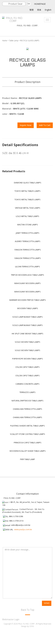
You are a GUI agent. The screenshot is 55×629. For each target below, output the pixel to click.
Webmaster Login (10, 619)
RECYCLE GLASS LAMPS (29, 40)
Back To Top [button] (27, 609)
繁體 (31, 9)
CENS (31, 626)
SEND (46, 603)
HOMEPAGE (40, 3)
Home (4, 40)
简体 (39, 9)
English (48, 9)
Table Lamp (13, 40)
